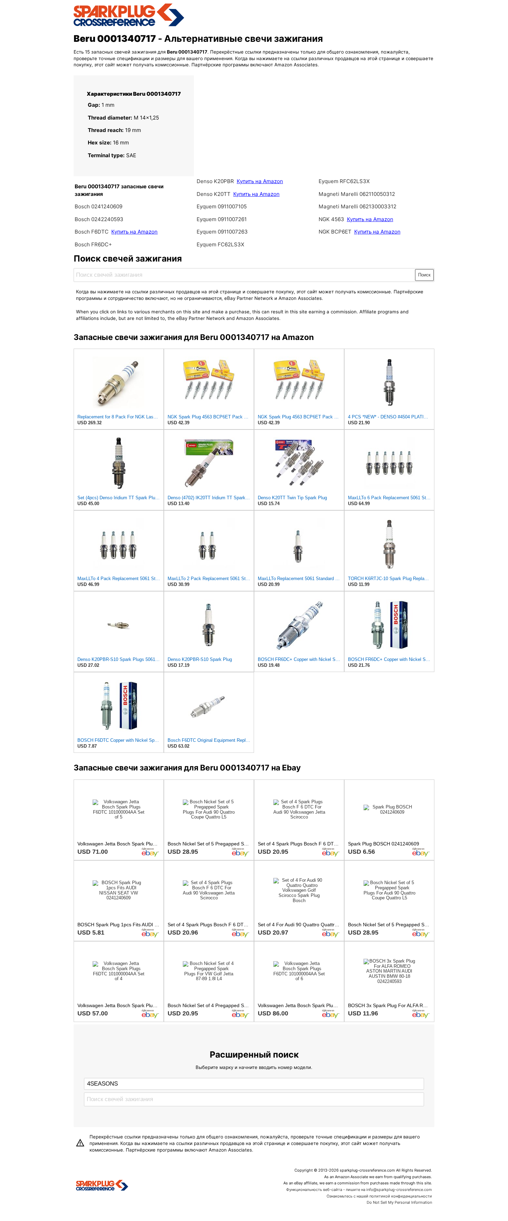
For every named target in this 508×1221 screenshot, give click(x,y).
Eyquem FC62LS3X (220, 244)
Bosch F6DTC (92, 231)
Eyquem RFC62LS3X (344, 181)
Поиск (424, 274)
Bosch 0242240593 (99, 219)
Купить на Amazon (134, 231)
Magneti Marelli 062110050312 (357, 194)
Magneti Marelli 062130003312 (357, 206)
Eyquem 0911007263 (222, 231)
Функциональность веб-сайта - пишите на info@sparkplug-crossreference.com (359, 1189)
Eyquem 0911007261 (222, 219)
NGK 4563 (332, 219)
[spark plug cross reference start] (129, 25)
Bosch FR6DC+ (93, 244)
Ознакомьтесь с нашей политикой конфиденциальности (379, 1196)
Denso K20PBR (215, 181)
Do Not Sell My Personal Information (399, 1202)
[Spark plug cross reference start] (102, 1186)
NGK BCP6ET (335, 231)
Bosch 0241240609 (98, 206)
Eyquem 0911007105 (222, 206)
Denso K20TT (214, 194)
